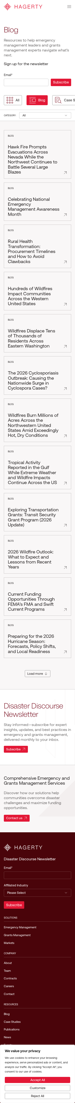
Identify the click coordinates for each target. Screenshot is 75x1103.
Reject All (37, 1096)
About (8, 963)
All (17, 100)
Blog (41, 100)
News (7, 1037)
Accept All (37, 1080)
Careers (9, 986)
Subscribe (13, 749)
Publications (11, 1029)
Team (7, 970)
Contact (9, 994)
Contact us (14, 818)
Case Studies (12, 1021)
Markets (9, 943)
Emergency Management (20, 927)
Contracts (10, 978)
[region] (37, 1074)
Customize (37, 1088)
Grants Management (17, 935)
